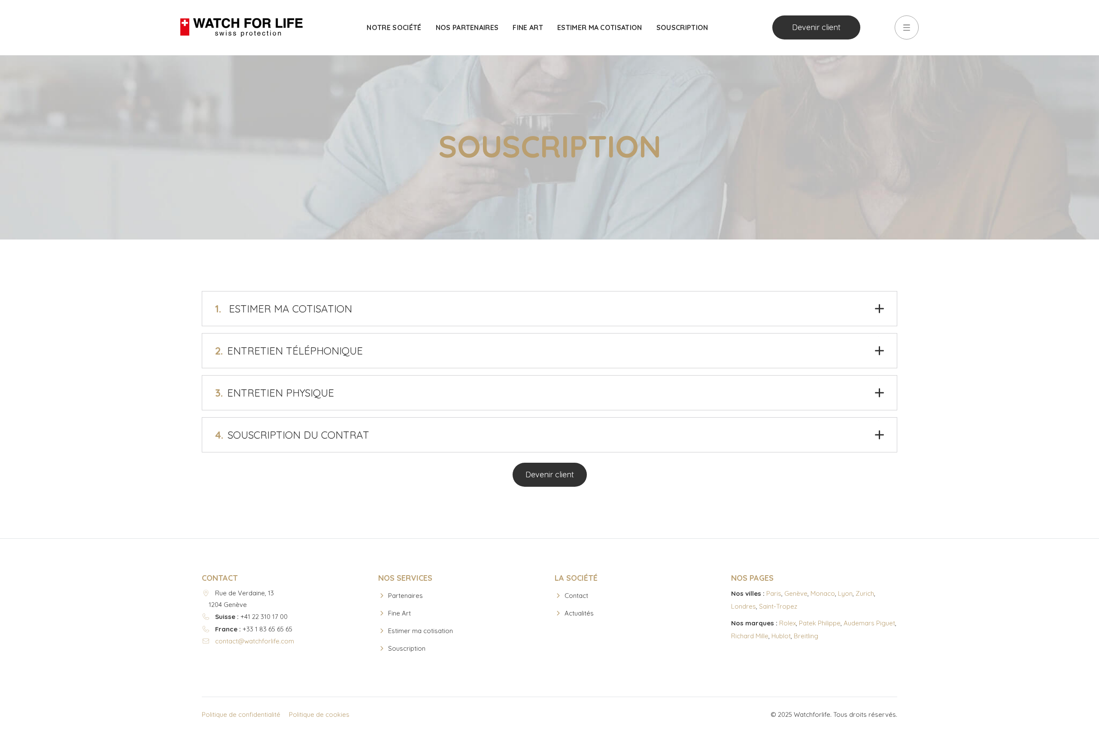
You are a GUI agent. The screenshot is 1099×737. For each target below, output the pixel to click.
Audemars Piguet (869, 623)
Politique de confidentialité (241, 714)
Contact (576, 595)
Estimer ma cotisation (599, 27)
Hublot (781, 636)
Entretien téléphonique (289, 350)
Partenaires (405, 595)
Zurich (865, 593)
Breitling (806, 636)
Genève (796, 593)
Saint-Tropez (778, 606)
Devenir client (816, 27)
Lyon (845, 593)
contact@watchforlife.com (254, 641)
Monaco (823, 593)
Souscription (682, 27)
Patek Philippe (820, 623)
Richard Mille (749, 636)
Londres (743, 606)
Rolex (787, 623)
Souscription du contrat (292, 434)
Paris (773, 593)
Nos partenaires (467, 27)
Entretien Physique (274, 392)
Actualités (579, 613)
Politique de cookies (319, 714)
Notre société (394, 27)
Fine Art (528, 27)
